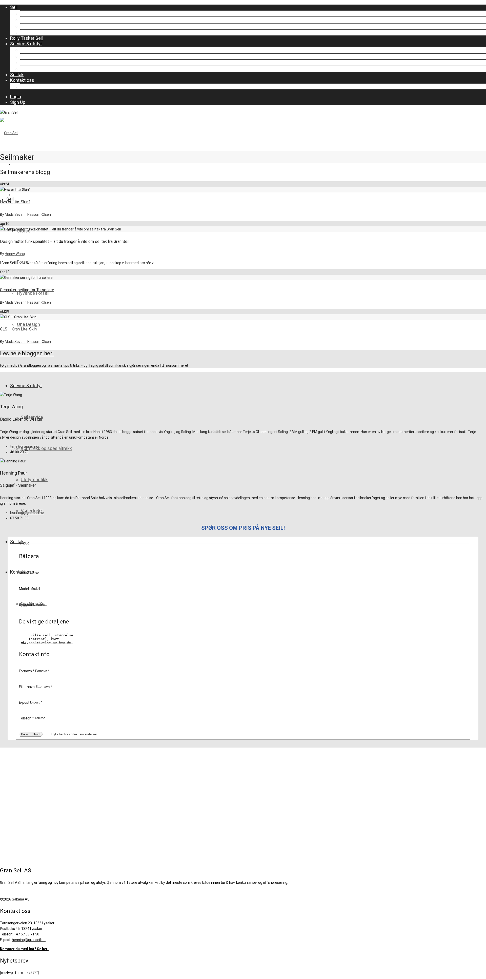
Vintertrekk (31, 69)
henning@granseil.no (27, 513)
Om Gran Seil (33, 86)
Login (15, 96)
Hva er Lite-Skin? (15, 202)
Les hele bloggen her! (27, 353)
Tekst (24, 642)
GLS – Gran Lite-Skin (18, 329)
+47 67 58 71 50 (26, 934)
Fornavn (26, 671)
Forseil (27, 20)
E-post (24, 702)
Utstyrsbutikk (33, 62)
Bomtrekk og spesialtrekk (45, 56)
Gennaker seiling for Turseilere (27, 289)
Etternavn (27, 686)
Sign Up (17, 102)
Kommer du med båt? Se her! (24, 949)
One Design (31, 32)
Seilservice (31, 50)
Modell (24, 588)
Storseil (28, 13)
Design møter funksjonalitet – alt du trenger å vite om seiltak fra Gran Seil (64, 241)
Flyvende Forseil (36, 26)
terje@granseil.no (24, 446)
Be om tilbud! (30, 734)
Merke (24, 573)
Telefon (26, 718)
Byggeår (26, 604)
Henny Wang (15, 254)
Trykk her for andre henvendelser (74, 734)
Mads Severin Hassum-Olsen (28, 214)
